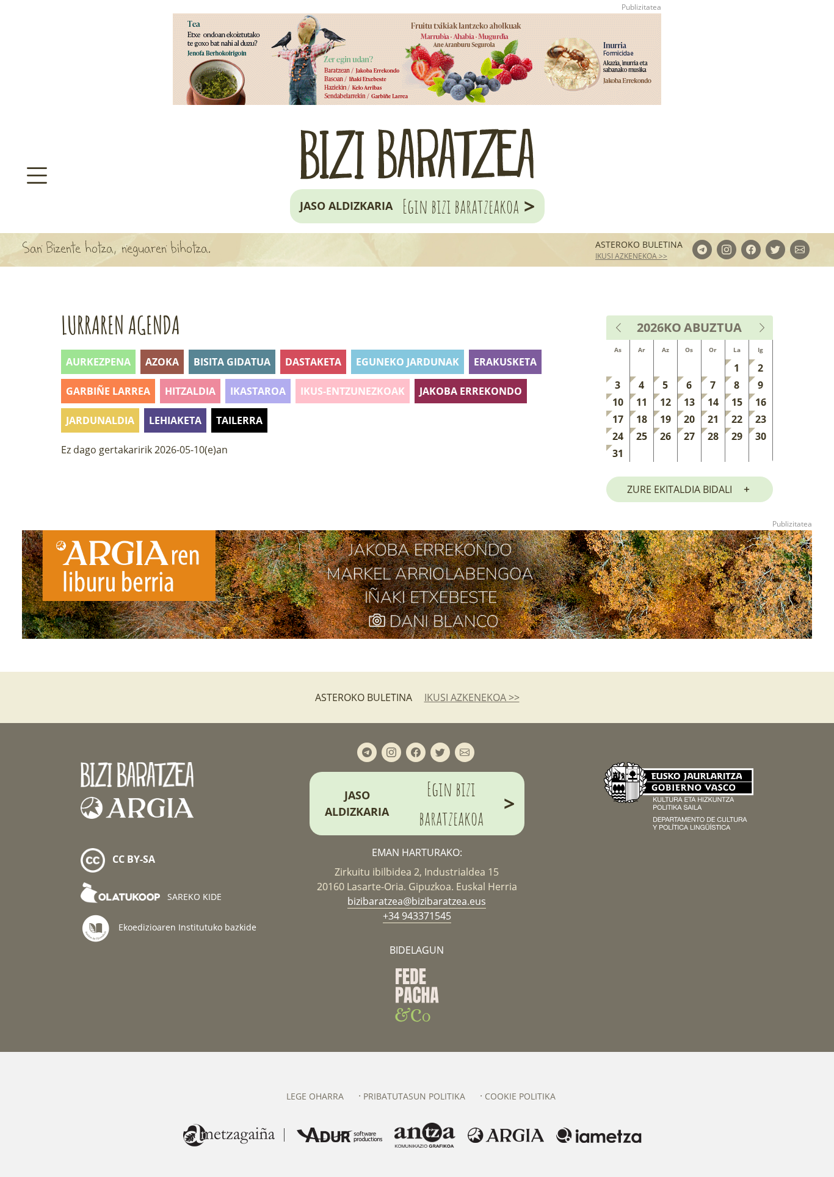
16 (760, 402)
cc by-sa (132, 859)
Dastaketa (313, 362)
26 (665, 436)
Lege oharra (315, 1096)
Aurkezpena (98, 362)
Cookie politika (520, 1096)
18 (641, 419)
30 (760, 436)
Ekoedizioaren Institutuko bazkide (186, 927)
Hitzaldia (190, 391)
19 (665, 419)
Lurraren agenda (120, 324)
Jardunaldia (100, 420)
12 (665, 402)
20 (689, 419)
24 (617, 436)
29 (736, 436)
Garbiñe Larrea (108, 391)
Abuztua (713, 327)
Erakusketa (505, 362)
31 (617, 453)
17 (617, 419)
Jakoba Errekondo (470, 391)
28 (713, 436)
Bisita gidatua (232, 362)
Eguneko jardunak (407, 362)
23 (760, 419)
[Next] (761, 327)
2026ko (659, 327)
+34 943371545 (417, 916)
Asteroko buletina (639, 244)
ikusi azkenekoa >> (631, 256)
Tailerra (239, 420)
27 (689, 436)
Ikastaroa (258, 391)
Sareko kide (193, 896)
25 (641, 436)
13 (689, 402)
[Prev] (619, 327)
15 (736, 402)
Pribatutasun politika (414, 1096)
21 (713, 419)
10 (617, 402)
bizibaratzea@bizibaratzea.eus (416, 901)
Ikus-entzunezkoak (352, 391)
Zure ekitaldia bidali (679, 489)
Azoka (162, 362)
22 (736, 419)
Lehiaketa (175, 420)
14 (713, 402)
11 (641, 402)
